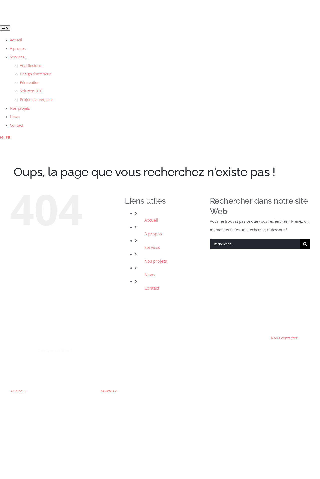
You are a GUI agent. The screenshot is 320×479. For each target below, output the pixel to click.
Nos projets (155, 261)
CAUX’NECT (18, 391)
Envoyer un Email (55, 350)
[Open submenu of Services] (26, 58)
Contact (152, 288)
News (149, 274)
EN (2, 137)
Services (152, 247)
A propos (153, 234)
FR (8, 137)
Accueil (151, 220)
